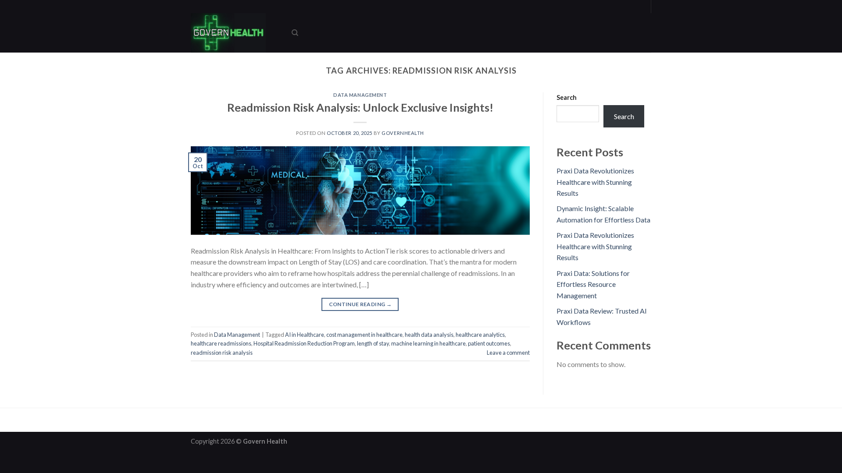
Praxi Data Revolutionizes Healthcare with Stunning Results (595, 181)
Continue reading (360, 304)
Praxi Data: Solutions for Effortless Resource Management (593, 284)
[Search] (295, 33)
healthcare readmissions (221, 343)
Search (567, 97)
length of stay (373, 343)
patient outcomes (489, 343)
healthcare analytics (480, 334)
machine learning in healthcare (428, 343)
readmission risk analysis (222, 352)
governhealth (403, 133)
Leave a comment (508, 352)
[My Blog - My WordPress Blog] (234, 33)
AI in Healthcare (304, 334)
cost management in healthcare (364, 334)
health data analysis (429, 334)
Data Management (360, 95)
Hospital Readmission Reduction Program (304, 343)
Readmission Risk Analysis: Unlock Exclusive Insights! (360, 107)
